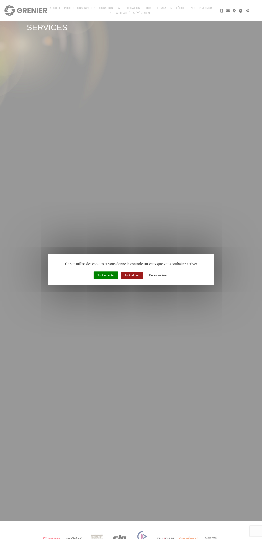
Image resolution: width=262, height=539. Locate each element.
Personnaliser (158, 275)
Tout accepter (105, 275)
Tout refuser (132, 275)
